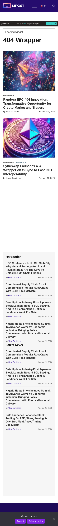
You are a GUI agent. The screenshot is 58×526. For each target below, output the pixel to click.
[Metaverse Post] (13, 6)
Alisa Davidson (12, 111)
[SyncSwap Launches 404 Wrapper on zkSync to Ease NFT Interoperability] (29, 138)
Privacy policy (36, 521)
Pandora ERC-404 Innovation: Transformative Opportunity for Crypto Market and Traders (27, 103)
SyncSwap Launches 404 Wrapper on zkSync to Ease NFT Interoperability (28, 170)
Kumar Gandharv (13, 178)
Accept (20, 521)
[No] (54, 519)
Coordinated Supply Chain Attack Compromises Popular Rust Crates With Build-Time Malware (27, 287)
